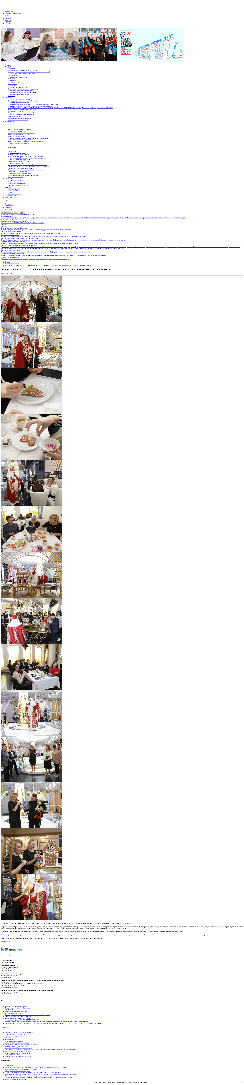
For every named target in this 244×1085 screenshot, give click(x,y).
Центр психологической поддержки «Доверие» (23, 175)
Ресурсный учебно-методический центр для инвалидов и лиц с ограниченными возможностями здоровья (39, 1077)
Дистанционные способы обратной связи (18, 1056)
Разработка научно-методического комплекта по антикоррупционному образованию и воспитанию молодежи (40, 1074)
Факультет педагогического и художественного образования (28, 138)
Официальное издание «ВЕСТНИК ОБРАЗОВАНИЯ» (22, 1020)
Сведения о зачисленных (16, 111)
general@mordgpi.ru (12, 975)
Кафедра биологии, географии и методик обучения (23, 230)
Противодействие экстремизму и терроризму (23, 89)
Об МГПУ (8, 67)
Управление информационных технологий (22, 168)
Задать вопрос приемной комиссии (19, 118)
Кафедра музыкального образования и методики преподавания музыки (29, 240)
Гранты (16, 214)
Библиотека (12, 151)
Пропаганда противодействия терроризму (22, 91)
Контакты (11, 96)
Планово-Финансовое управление (20, 218)
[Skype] (18, 950)
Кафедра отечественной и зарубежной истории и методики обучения (29, 236)
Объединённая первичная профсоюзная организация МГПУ (28, 156)
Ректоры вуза (12, 84)
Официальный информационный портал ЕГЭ (20, 1018)
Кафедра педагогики (60, 240)
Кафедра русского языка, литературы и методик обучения (25, 259)
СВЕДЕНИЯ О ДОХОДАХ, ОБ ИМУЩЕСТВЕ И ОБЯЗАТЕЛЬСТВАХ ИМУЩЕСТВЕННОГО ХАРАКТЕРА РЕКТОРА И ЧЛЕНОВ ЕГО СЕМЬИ (53, 1023)
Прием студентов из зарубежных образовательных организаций (29, 72)
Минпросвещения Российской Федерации (18, 1016)
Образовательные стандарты (14, 1041)
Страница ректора (10, 197)
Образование (9, 1039)
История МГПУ (13, 80)
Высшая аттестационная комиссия (16, 1011)
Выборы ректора (13, 82)
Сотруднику (8, 23)
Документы (12, 68)
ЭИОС (7, 15)
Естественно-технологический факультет (21, 133)
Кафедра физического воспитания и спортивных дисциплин (70, 252)
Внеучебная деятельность (16, 183)
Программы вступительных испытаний (21, 114)
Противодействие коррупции (18, 87)
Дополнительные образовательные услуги (22, 73)
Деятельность (9, 178)
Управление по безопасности (76, 218)
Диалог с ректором (11, 195)
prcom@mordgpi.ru (12, 967)
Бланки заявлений (14, 116)
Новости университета (26, 214)
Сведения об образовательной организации (22, 70)
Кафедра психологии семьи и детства (18, 243)
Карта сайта (9, 11)
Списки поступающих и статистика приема (22, 109)
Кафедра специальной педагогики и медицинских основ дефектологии (54, 243)
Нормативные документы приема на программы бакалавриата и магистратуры (34, 104)
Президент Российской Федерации (16, 1006)
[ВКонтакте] (2, 950)
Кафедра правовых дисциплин (62, 236)
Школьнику (8, 18)
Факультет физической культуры (18, 143)
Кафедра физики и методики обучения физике (90, 255)
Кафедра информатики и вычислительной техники (23, 255)
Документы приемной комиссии (19, 102)
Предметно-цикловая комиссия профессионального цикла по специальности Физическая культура (93, 248)
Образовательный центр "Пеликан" (20, 154)
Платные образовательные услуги (16, 1046)
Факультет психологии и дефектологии (21, 140)
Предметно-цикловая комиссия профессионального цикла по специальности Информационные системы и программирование (184, 247)
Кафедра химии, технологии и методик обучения (56, 230)
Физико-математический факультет (19, 129)
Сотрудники (12, 79)
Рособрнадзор (9, 1010)
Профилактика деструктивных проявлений (22, 92)
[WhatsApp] (15, 950)
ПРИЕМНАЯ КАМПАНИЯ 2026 (19, 99)
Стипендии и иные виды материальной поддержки (21, 1044)
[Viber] (12, 950)
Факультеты (12, 192)
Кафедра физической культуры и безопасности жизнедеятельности (28, 252)
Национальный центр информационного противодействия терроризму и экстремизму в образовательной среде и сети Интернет (46, 1021)
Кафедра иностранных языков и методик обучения (23, 233)
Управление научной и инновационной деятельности (25, 170)
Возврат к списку (6, 941)
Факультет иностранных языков (18, 134)
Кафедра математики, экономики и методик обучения (57, 255)
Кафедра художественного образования (112, 240)
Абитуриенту (9, 20)
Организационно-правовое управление (13, 221)
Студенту (8, 22)
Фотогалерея (9, 1065)
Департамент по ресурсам (16, 153)
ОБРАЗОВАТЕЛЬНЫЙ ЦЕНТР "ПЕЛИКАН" (29, 223)
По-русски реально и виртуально (15, 1079)
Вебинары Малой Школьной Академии (17, 1071)
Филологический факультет (17, 131)
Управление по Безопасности (17, 171)
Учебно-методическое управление (19, 173)
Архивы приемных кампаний (18, 120)
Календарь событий (7, 214)
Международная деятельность (18, 185)
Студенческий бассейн (15, 163)
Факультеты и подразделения (14, 1036)
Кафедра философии (79, 236)
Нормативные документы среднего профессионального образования (30, 106)
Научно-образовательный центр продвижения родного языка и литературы (29, 1076)
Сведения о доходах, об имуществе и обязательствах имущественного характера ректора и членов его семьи (40, 1049)
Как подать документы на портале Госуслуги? (23, 101)
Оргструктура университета (17, 77)
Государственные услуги (13, 1013)
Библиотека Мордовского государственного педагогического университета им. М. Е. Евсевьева (36, 1067)
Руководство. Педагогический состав (17, 1043)
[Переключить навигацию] (1, 62)
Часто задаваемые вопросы (13, 1055)
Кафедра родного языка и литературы (56, 259)
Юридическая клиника (15, 177)
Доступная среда (13, 75)
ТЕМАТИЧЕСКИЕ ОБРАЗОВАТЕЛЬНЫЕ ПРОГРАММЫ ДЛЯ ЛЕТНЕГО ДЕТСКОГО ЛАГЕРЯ (36, 1072)
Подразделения (9, 121)
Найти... (22, 212)
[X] (10, 950)
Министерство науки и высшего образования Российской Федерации (27, 1015)
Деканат (3, 230)
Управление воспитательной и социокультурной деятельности (28, 166)
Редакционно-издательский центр (19, 161)
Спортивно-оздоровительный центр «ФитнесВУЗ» (21, 1069)
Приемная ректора (14, 189)
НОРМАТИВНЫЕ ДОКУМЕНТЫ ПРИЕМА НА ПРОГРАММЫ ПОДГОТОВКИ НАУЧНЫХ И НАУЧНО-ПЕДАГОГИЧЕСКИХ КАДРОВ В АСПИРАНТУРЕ (60, 108)
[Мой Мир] (7, 950)
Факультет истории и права (17, 136)
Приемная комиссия (14, 194)
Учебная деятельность (15, 180)
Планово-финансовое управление (19, 159)
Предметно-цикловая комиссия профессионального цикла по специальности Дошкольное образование (109, 247)
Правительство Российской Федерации (17, 1008)
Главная (7, 65)
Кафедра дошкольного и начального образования (83, 240)
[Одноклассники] (4, 950)
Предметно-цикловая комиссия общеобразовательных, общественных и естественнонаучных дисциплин (40, 247)
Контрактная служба (156, 218)
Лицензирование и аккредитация (15, 1034)
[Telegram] (20, 950)
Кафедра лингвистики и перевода (51, 233)
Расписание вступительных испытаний (21, 113)
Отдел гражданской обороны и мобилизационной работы (27, 158)
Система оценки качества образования (17, 1053)
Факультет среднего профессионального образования (25, 141)
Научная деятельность (15, 182)
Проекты (4, 224)
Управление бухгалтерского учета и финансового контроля (27, 165)
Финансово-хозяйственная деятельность (18, 1051)
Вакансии (11, 85)
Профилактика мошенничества (18, 94)
